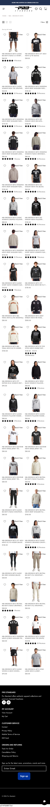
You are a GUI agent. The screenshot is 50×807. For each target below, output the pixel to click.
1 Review (17, 159)
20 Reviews (18, 225)
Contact (4, 727)
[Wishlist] (36, 9)
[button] (3, 22)
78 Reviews (41, 93)
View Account (7, 712)
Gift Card (5, 738)
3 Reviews (40, 388)
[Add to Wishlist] (5, 34)
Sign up (24, 776)
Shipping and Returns (10, 756)
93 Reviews (41, 192)
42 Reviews (41, 159)
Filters (43, 22)
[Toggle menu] (2, 8)
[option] (25, 2)
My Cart (5, 716)
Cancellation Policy (9, 752)
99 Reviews (41, 126)
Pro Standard (11, 796)
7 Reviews (40, 257)
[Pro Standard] (23, 8)
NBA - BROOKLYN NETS (15, 16)
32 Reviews (18, 126)
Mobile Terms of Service (11, 734)
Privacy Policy (7, 730)
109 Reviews (29, 355)
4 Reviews (17, 61)
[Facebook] (4, 702)
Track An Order (7, 748)
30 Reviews (18, 93)
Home (4, 16)
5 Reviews (40, 484)
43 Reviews (41, 225)
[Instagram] (9, 702)
